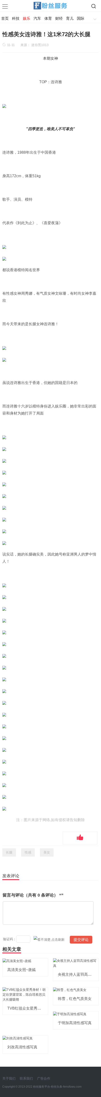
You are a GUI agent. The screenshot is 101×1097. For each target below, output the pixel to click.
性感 (28, 852)
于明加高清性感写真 (75, 1023)
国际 (80, 18)
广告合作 (43, 1078)
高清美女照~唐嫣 (21, 970)
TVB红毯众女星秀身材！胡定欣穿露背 (39, 1008)
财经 (59, 18)
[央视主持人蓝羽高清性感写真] (75, 963)
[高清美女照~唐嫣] (17, 961)
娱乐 (26, 18)
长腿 (9, 852)
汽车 (37, 18)
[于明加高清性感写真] (69, 1014)
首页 (5, 18)
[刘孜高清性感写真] (18, 1038)
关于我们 (9, 1078)
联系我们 (26, 1078)
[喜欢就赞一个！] (80, 838)
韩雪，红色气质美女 (75, 999)
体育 (48, 18)
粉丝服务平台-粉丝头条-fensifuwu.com (57, 1086)
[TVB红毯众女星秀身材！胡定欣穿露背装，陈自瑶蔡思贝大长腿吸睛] (25, 994)
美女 (46, 852)
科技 (15, 18)
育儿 (70, 18)
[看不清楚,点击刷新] (49, 939)
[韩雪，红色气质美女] (69, 989)
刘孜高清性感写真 (22, 1047)
